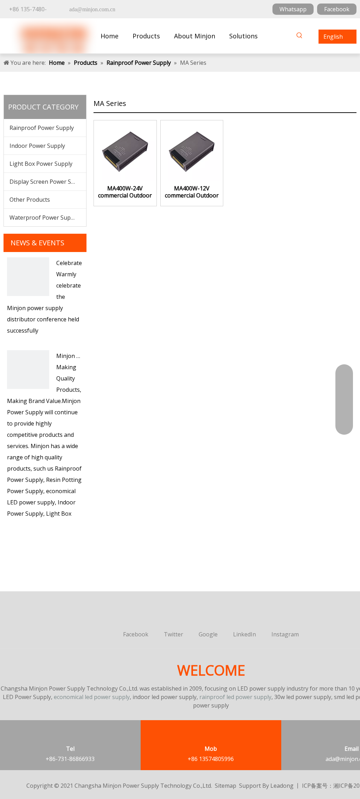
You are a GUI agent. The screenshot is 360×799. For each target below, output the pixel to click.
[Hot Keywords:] (299, 36)
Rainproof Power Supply (41, 128)
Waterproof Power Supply (43, 217)
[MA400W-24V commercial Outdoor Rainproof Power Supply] (125, 151)
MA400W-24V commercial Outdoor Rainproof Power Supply (125, 192)
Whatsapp (293, 9)
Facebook (336, 9)
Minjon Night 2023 (80, 356)
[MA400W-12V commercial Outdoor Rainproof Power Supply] (191, 151)
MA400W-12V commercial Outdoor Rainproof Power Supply (192, 192)
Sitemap (225, 785)
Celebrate (69, 263)
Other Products (29, 199)
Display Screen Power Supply (47, 181)
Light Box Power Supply (40, 164)
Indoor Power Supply (37, 146)
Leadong (282, 785)
